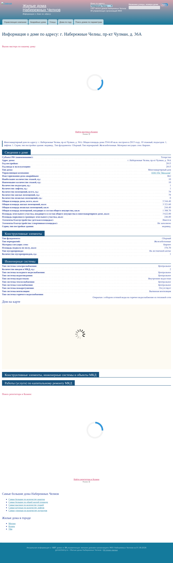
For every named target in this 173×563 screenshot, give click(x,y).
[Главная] (7, 3)
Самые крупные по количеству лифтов (26, 507)
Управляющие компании (15, 22)
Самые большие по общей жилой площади (28, 502)
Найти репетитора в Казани (86, 479)
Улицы (52, 22)
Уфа (10, 528)
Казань (12, 526)
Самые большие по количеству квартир (27, 499)
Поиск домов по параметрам (88, 22)
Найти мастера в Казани (86, 131)
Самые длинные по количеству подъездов (28, 510)
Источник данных (110, 550)
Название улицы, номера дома (143, 4)
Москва (12, 523)
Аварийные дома (38, 22)
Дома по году (65, 22)
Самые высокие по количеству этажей (26, 504)
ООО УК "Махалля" (161, 172)
